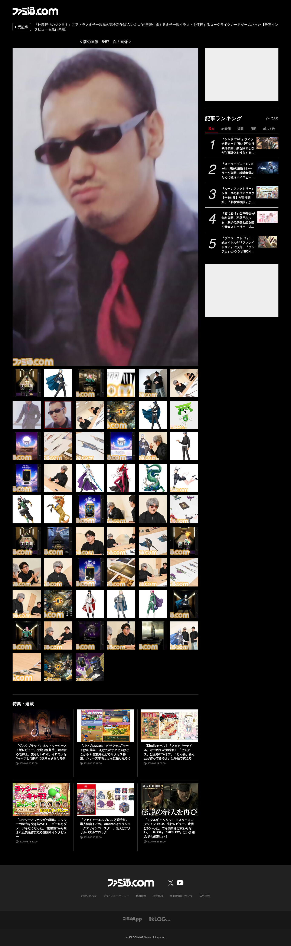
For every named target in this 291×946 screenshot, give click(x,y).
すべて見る (272, 118)
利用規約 (141, 895)
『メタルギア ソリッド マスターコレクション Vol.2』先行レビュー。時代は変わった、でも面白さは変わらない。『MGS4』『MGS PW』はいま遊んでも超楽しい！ (169, 828)
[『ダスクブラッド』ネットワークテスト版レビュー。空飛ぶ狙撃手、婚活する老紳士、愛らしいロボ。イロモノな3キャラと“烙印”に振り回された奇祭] (41, 725)
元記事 (23, 26)
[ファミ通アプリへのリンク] (132, 918)
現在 (212, 128)
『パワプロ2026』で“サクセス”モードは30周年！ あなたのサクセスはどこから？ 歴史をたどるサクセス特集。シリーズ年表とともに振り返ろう (105, 752)
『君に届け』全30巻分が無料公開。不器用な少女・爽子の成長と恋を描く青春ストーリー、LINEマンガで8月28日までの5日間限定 (238, 220)
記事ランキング (223, 118)
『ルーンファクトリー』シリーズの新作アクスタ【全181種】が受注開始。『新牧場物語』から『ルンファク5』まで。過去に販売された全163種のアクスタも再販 (238, 195)
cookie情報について (181, 895)
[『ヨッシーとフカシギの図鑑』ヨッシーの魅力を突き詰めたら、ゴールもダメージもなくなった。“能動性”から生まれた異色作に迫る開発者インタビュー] (41, 799)
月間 (253, 128)
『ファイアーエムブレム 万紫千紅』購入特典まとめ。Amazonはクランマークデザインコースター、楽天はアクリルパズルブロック (105, 826)
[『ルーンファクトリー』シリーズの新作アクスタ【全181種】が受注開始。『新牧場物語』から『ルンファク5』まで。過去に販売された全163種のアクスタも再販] (267, 192)
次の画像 (120, 41)
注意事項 (158, 895)
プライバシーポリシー (116, 895)
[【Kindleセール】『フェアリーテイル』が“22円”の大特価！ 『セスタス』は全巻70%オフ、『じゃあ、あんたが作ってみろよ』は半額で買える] (169, 725)
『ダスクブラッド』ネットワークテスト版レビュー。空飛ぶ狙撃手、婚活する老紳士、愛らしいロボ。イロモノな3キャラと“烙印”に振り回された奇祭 (41, 752)
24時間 (226, 128)
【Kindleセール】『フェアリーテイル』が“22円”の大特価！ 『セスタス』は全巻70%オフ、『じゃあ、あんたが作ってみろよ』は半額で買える (169, 752)
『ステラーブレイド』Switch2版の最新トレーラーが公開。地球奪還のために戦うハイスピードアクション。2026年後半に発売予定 (238, 170)
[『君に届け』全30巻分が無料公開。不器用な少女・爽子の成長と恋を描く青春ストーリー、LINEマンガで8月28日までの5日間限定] (267, 217)
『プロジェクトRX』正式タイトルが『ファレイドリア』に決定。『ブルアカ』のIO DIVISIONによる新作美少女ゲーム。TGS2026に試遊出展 (238, 245)
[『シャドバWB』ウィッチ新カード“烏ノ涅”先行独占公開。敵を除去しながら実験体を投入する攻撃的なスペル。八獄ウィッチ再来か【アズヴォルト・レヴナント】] (267, 143)
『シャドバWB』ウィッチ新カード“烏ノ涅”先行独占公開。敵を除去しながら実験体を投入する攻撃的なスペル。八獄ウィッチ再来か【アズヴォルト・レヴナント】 (238, 146)
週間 (240, 128)
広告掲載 (205, 895)
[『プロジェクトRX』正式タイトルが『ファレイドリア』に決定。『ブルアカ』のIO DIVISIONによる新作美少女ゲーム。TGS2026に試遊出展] (267, 242)
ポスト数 (269, 128)
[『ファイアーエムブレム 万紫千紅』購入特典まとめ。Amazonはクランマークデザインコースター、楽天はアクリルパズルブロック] (105, 799)
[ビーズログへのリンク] (160, 918)
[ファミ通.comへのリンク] (35, 11)
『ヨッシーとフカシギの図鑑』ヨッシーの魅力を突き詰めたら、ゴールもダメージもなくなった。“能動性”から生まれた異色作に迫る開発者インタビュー (41, 828)
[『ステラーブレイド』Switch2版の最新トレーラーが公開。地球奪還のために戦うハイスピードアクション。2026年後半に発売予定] (267, 168)
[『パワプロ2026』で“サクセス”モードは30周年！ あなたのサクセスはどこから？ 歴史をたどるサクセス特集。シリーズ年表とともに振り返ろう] (105, 725)
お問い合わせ (89, 895)
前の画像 (90, 41)
